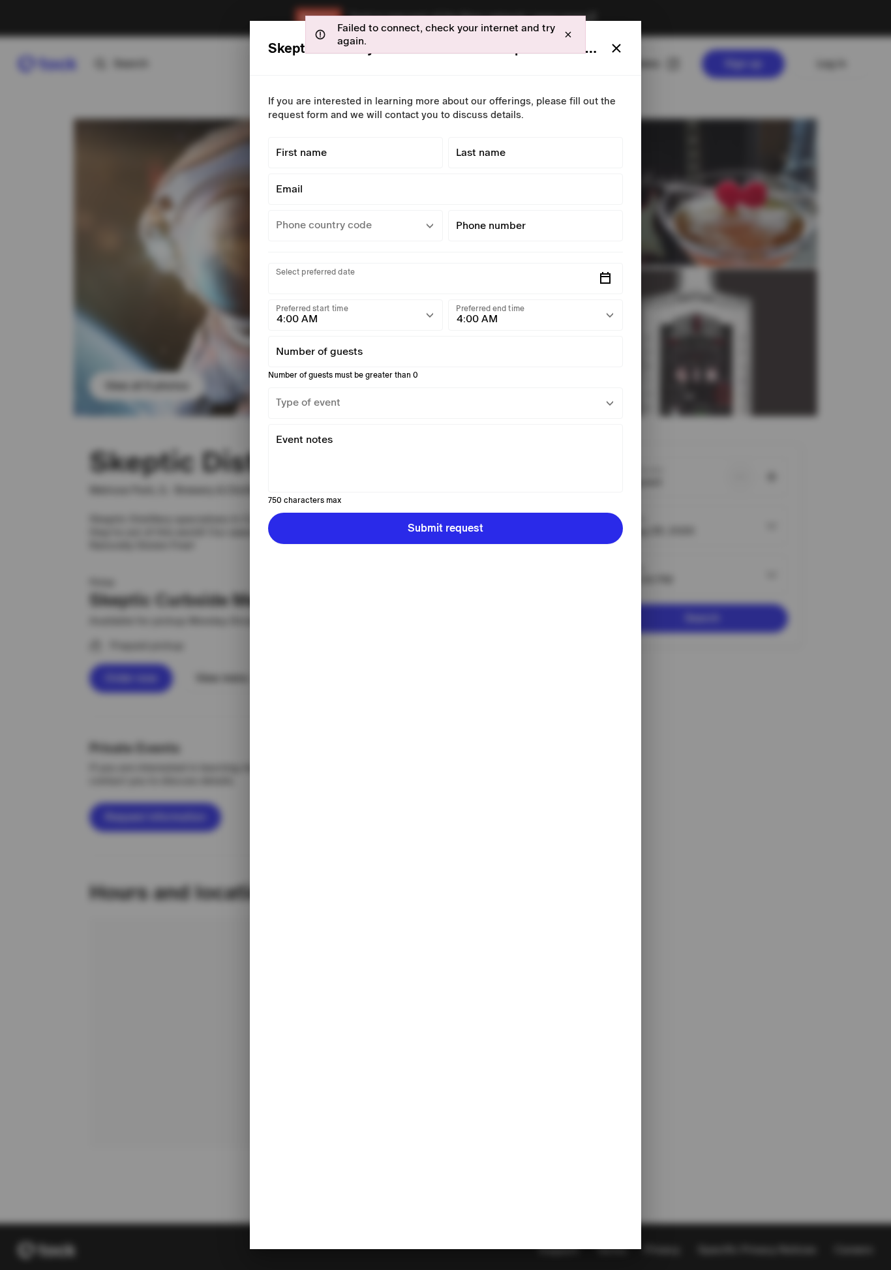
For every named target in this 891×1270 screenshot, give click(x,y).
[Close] (616, 48)
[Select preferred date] (605, 278)
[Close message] (568, 34)
